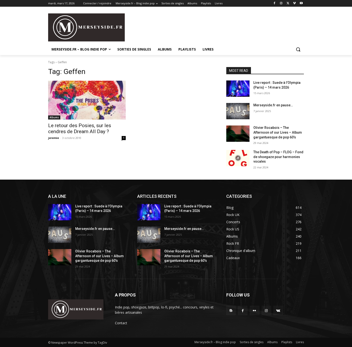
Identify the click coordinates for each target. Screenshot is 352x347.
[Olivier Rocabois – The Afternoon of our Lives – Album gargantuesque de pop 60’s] (238, 133)
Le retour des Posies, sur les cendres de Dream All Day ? (79, 128)
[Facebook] (274, 3)
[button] (298, 49)
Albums (54, 117)
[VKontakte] (278, 310)
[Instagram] (281, 3)
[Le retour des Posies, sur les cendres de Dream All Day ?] (87, 100)
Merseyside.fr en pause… (273, 105)
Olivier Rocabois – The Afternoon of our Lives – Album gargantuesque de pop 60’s (277, 132)
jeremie (53, 138)
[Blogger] (231, 310)
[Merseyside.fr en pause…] (238, 111)
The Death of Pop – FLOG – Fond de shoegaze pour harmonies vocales (278, 156)
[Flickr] (254, 310)
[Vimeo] (294, 3)
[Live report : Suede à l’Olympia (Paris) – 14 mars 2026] (238, 88)
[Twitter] (288, 3)
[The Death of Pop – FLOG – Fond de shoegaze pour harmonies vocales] (238, 158)
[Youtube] (301, 3)
